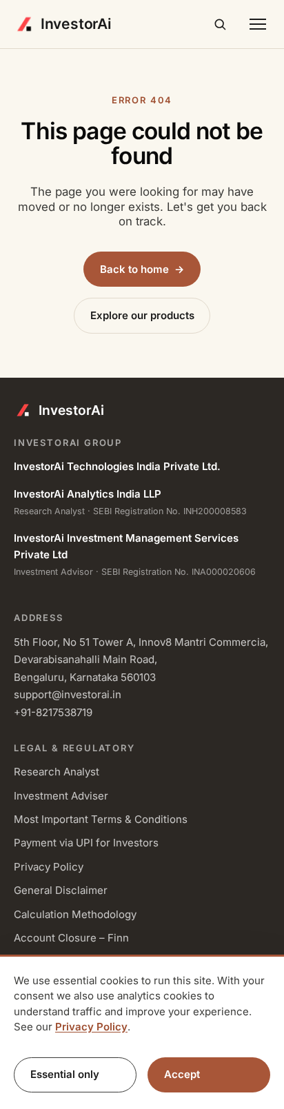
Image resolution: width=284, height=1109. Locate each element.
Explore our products (142, 315)
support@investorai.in (67, 694)
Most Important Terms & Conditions (100, 819)
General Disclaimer (61, 890)
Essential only (64, 1074)
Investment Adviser (61, 795)
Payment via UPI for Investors (86, 842)
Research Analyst (56, 771)
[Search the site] (220, 24)
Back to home (142, 269)
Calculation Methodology (75, 914)
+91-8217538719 (53, 712)
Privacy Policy (48, 866)
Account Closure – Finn (71, 937)
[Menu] (257, 24)
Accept (182, 1074)
